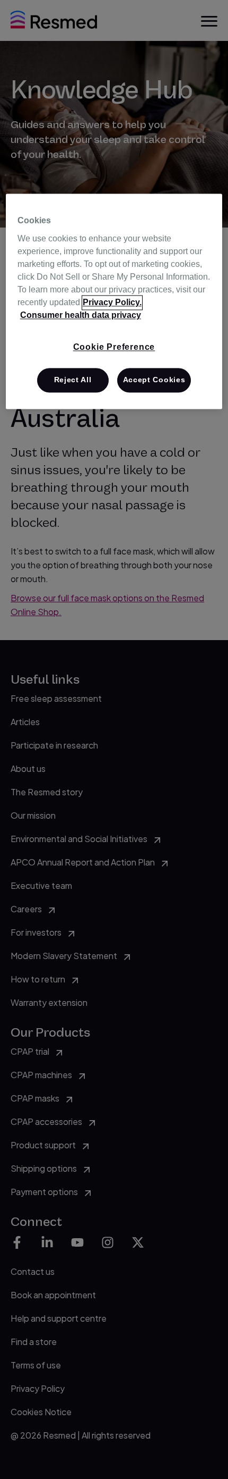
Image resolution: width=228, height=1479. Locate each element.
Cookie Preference (114, 346)
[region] (114, 301)
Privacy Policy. (112, 302)
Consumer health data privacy (80, 315)
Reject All (73, 380)
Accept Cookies (154, 380)
